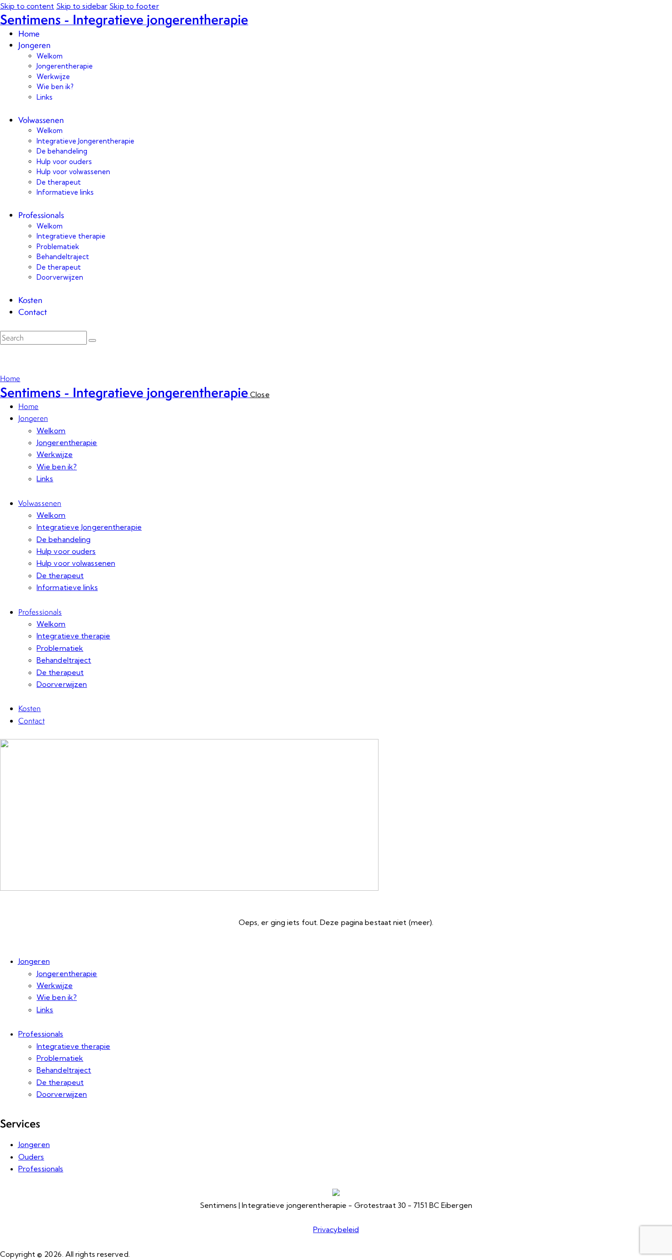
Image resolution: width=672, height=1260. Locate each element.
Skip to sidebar (82, 6)
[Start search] (92, 340)
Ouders (31, 1156)
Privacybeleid (336, 1229)
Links (45, 1009)
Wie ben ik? (57, 997)
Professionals (40, 1033)
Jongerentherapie (67, 973)
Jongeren (34, 961)
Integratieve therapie (73, 1046)
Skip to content (27, 6)
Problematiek (60, 1058)
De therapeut (60, 1082)
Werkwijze (55, 985)
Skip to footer (134, 6)
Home (10, 378)
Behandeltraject (64, 1069)
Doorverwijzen (62, 1094)
